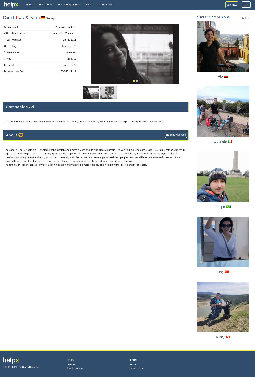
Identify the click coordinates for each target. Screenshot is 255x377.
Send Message (177, 134)
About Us (71, 364)
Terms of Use (137, 368)
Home (29, 4)
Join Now (232, 4)
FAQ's (89, 4)
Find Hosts (45, 4)
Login (246, 4)
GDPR (133, 364)
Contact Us (105, 4)
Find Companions (69, 4)
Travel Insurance (75, 368)
